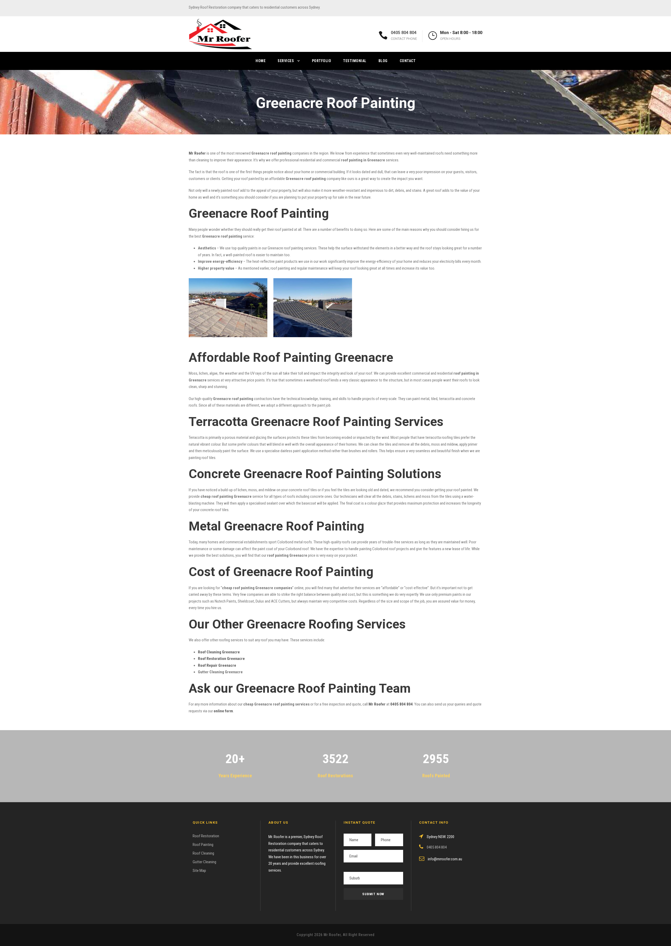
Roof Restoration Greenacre (221, 658)
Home (261, 61)
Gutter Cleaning (204, 862)
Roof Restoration (206, 836)
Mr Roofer (377, 704)
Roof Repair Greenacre (217, 665)
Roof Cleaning (203, 853)
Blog (383, 61)
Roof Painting (203, 844)
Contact (408, 61)
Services (286, 61)
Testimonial (354, 61)
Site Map (199, 870)
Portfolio (321, 61)
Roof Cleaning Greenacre (219, 652)
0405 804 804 (403, 32)
